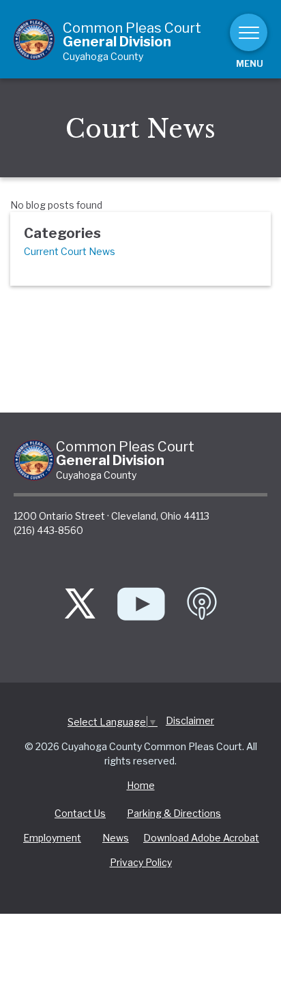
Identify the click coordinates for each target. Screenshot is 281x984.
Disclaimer (190, 720)
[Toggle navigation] (248, 32)
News (115, 838)
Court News (140, 129)
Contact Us (80, 813)
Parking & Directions (174, 813)
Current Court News (69, 251)
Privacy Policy (141, 862)
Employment (52, 838)
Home (141, 785)
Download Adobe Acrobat (201, 838)
